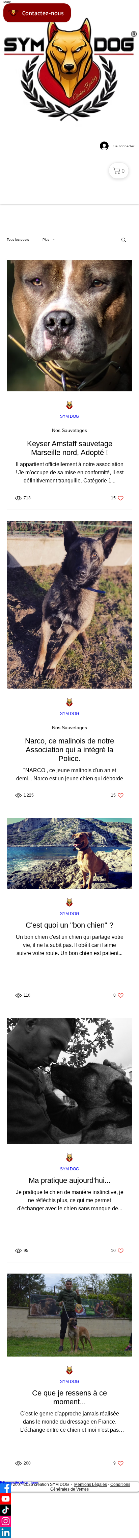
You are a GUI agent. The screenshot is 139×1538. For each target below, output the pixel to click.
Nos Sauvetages (69, 430)
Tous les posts (18, 239)
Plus (46, 239)
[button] (123, 240)
